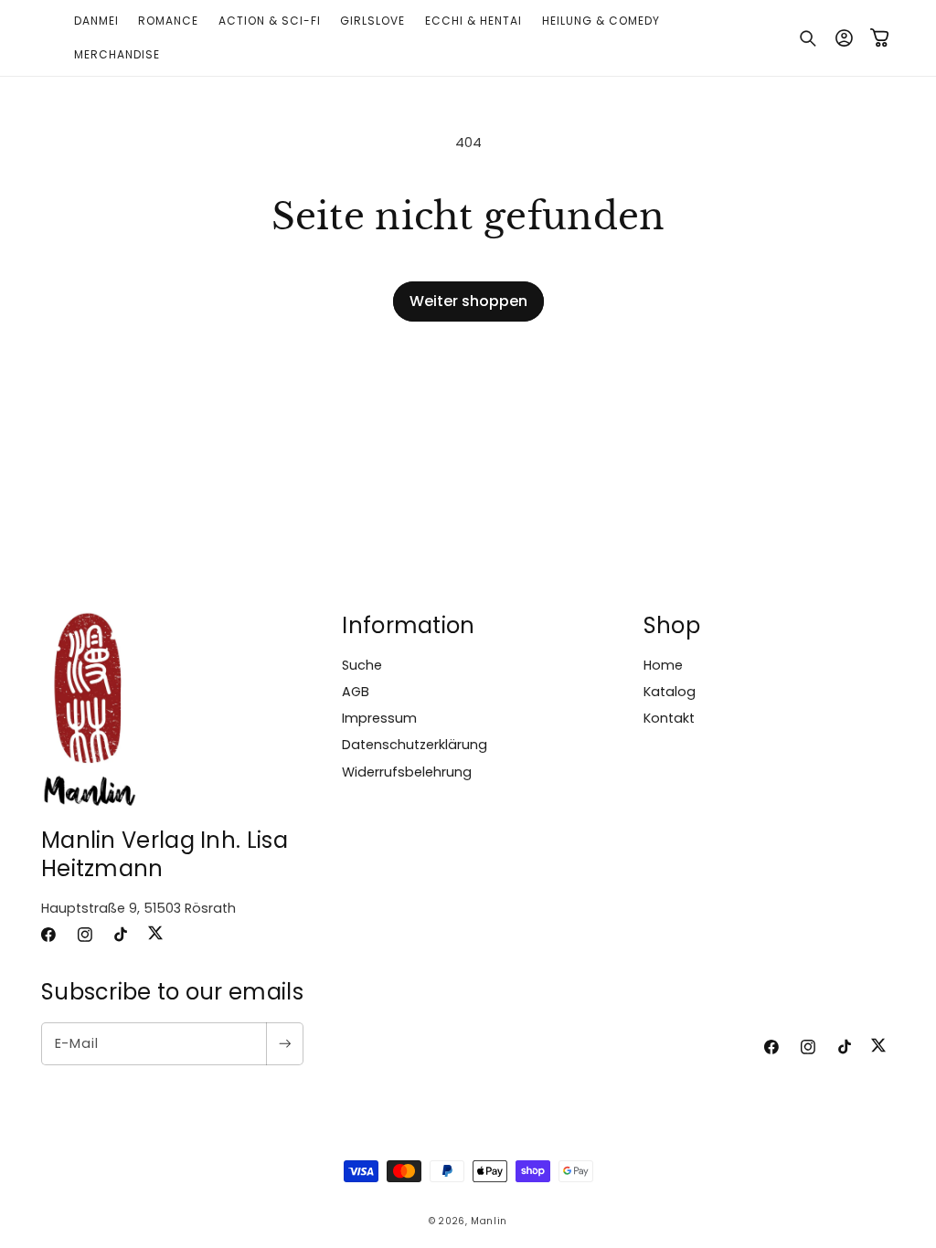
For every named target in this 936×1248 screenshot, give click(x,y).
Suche (362, 665)
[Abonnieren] (284, 1043)
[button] (808, 38)
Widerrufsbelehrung (407, 772)
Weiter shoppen (468, 301)
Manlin (489, 1221)
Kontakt (669, 718)
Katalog (670, 691)
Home (663, 665)
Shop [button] (672, 625)
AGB (355, 691)
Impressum (379, 718)
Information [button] (408, 625)
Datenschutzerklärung (414, 744)
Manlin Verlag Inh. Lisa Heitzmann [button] (164, 854)
